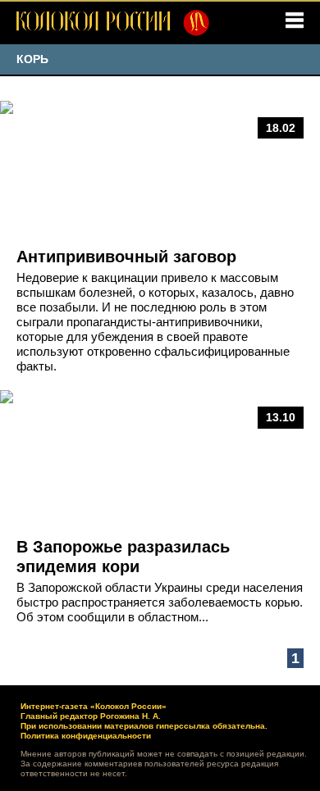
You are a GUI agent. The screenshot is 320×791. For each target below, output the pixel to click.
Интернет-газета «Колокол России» (94, 706)
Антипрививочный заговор (126, 257)
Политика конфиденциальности (86, 735)
